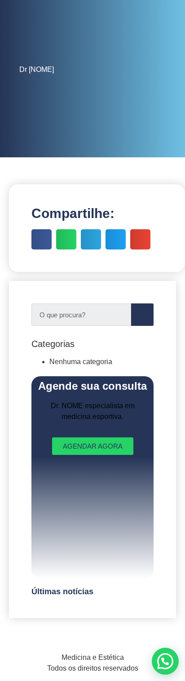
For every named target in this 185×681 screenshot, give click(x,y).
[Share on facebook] (41, 239)
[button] (165, 661)
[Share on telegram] (91, 239)
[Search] (142, 314)
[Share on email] (140, 239)
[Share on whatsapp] (66, 239)
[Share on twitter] (116, 239)
